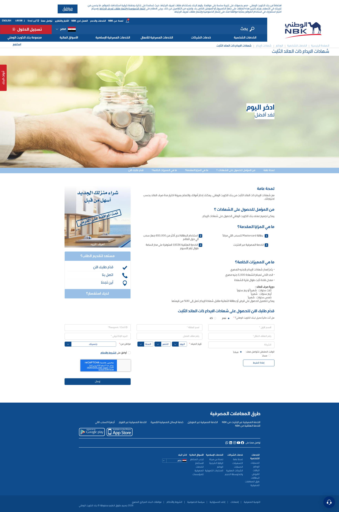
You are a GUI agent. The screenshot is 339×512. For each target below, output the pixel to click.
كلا (211, 318)
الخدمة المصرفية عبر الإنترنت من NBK (241, 422)
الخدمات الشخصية (245, 38)
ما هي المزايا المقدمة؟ (196, 170)
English (6, 20)
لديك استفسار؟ (97, 293)
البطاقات (255, 478)
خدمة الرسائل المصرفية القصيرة (167, 422)
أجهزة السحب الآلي (105, 422)
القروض (256, 474)
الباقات (256, 470)
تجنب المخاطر (197, 459)
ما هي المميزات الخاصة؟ (164, 170)
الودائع (256, 466)
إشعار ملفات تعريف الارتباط (113, 8)
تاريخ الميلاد (195, 344)
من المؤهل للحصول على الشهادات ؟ (235, 170)
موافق (67, 9)
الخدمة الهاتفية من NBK (247, 426)
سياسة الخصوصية (196, 502)
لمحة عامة (268, 170)
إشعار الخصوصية (136, 8)
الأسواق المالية (69, 38)
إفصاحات (234, 502)
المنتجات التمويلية (214, 470)
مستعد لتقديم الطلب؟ (97, 256)
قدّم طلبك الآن (135, 170)
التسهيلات (237, 463)
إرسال (97, 381)
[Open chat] (329, 502)
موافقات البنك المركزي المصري (146, 502)
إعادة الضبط (258, 363)
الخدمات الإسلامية (214, 455)
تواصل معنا (46, 21)
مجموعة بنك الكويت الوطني (24, 38)
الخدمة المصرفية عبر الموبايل (203, 422)
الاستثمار (199, 463)
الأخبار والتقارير (62, 21)
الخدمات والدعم (98, 21)
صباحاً (236, 352)
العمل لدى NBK (79, 21)
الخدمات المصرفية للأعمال (157, 38)
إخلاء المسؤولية (217, 502)
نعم (224, 318)
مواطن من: (125, 344)
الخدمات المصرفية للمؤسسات (198, 470)
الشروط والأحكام (108, 352)
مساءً (264, 356)
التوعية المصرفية (251, 502)
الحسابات (255, 463)
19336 (19, 20)
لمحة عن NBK (115, 21)
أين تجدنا (32, 20)
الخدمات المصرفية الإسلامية (113, 38)
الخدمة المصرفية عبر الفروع (133, 422)
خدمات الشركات (201, 38)
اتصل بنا (107, 275)
